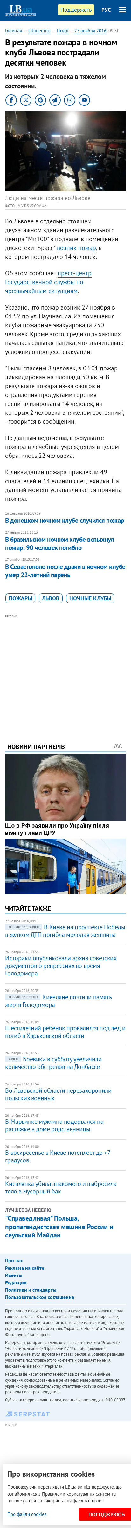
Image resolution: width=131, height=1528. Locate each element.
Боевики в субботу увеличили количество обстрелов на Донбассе (53, 1063)
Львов (50, 598)
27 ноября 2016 (90, 31)
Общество (39, 30)
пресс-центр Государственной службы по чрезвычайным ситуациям (48, 282)
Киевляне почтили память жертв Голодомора (58, 1001)
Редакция (15, 1282)
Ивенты (13, 1275)
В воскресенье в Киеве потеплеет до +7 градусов (57, 1156)
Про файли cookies (26, 1514)
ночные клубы (90, 598)
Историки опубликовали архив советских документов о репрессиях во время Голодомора (60, 965)
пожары (20, 598)
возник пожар (76, 248)
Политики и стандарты (30, 1290)
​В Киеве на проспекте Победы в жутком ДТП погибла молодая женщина (65, 931)
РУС (106, 9)
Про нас (14, 1260)
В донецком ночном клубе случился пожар (64, 520)
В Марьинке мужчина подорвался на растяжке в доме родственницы (54, 1125)
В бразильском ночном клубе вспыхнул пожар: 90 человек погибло (59, 543)
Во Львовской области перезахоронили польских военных (58, 1094)
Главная (13, 30)
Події (62, 30)
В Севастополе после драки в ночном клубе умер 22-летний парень (65, 570)
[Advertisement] (65, 670)
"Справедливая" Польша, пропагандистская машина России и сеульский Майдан (59, 1226)
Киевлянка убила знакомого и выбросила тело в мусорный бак (60, 1187)
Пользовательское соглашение (39, 1297)
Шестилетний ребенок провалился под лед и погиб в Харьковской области (65, 1032)
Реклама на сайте (24, 1268)
